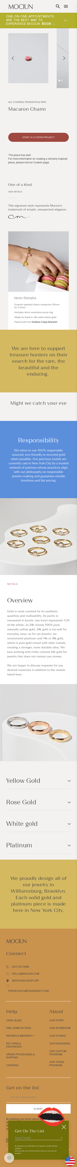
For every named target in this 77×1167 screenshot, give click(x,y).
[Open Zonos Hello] (68, 1159)
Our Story (56, 1020)
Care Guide (14, 1020)
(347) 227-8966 (20, 966)
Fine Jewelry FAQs (18, 1028)
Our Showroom (60, 1028)
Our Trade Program (56, 1064)
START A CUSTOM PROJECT (38, 137)
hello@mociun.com (25, 973)
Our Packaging (59, 1043)
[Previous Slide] (12, 58)
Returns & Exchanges (14, 1045)
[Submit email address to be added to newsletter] (61, 1137)
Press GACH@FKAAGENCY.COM (28, 991)
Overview (20, 600)
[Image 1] (59, 80)
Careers (12, 1065)
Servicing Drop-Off (25, 980)
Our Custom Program (57, 1053)
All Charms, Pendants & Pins (27, 102)
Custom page (41, 162)
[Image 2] (62, 80)
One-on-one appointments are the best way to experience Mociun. (30, 20)
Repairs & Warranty (20, 1035)
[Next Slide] (64, 58)
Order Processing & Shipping (20, 1056)
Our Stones (57, 1035)
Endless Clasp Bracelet (44, 321)
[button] (58, 6)
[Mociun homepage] (20, 6)
